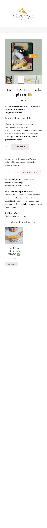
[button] (23, 30)
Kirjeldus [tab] (14, 173)
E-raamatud (23, 159)
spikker (8, 165)
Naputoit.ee (23, 14)
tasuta (16, 165)
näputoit (31, 162)
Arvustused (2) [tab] (30, 173)
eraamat (22, 162)
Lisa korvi (20, 147)
